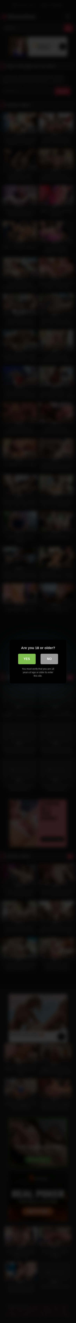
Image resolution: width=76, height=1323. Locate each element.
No (49, 659)
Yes (27, 659)
